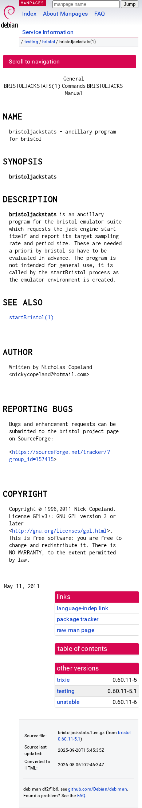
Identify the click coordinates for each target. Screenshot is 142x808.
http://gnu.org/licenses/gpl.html (59, 531)
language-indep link (82, 608)
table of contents (82, 648)
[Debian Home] (9, 14)
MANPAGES (32, 2)
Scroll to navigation (34, 61)
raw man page (75, 630)
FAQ (99, 13)
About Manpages (65, 13)
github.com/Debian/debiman (97, 789)
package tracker (77, 619)
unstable (68, 701)
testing (31, 41)
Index (29, 13)
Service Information (48, 32)
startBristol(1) (31, 317)
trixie (63, 679)
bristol (48, 41)
